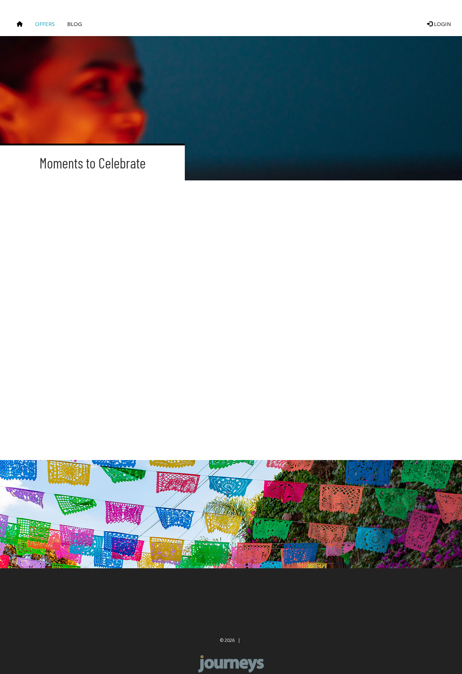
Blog (74, 23)
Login (441, 23)
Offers (45, 23)
